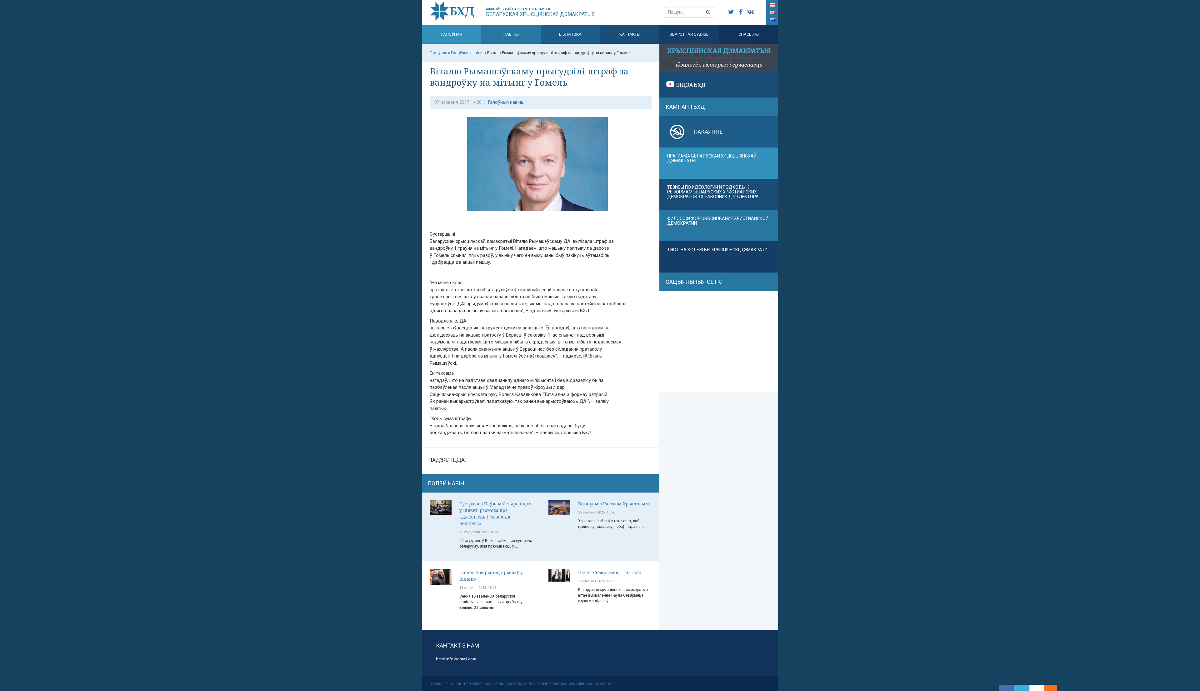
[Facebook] (1006, 688)
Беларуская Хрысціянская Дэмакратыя (540, 12)
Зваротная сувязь (689, 34)
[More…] (1047, 687)
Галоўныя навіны (506, 102)
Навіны (511, 34)
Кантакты (629, 34)
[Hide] (1053, 687)
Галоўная (451, 34)
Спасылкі (748, 34)
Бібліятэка (570, 34)
